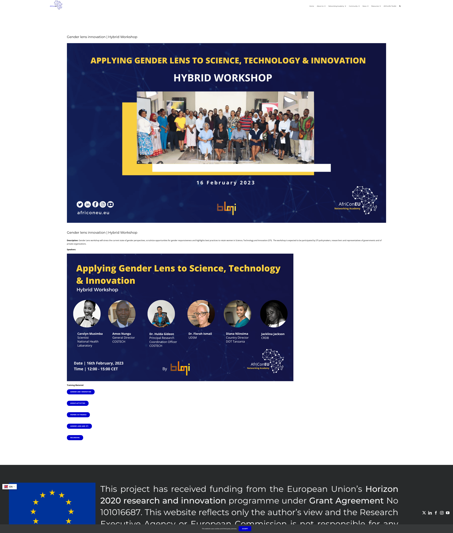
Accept (245, 529)
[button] (400, 6)
